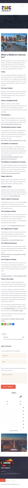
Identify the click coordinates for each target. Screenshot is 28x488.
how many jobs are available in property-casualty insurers (12, 320)
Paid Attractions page (9, 308)
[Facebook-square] (11, 480)
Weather (11, 430)
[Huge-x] (8, 480)
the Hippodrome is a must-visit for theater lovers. (12, 240)
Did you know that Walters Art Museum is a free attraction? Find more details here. (12, 158)
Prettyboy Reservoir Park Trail (17, 225)
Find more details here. (15, 196)
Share (4, 334)
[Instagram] (14, 480)
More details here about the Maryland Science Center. (13, 140)
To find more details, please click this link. (10, 173)
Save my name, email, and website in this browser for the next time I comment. (13, 369)
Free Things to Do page (17, 310)
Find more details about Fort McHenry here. (11, 124)
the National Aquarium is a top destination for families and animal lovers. (13, 255)
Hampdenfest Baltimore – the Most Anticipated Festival (14, 276)
